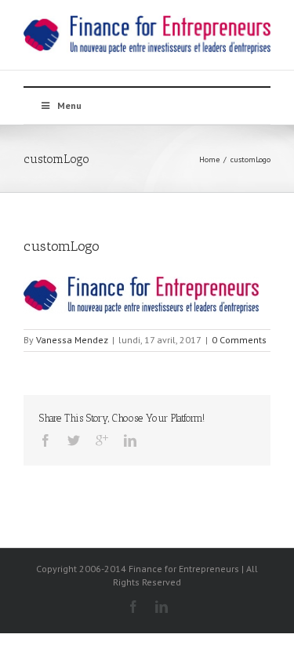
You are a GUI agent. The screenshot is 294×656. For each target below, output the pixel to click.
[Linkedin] (130, 440)
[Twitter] (73, 440)
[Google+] (102, 440)
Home (209, 159)
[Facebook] (45, 440)
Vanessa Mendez (72, 340)
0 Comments (239, 340)
